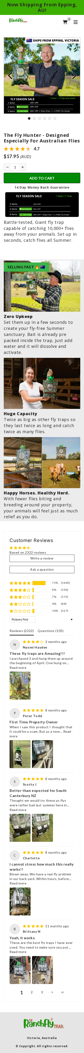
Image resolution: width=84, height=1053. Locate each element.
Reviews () (22, 631)
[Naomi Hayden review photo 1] (20, 686)
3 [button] (42, 992)
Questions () (50, 631)
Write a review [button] (41, 558)
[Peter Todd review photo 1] (20, 754)
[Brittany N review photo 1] (20, 970)
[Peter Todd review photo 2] (42, 754)
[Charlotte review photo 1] (20, 901)
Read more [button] (18, 668)
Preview (10, 75)
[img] (34, 642)
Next (74, 75)
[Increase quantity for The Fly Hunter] (22, 167)
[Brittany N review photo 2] (42, 970)
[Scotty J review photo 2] (42, 828)
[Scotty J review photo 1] (20, 828)
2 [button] (32, 992)
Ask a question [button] (42, 569)
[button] (20, 583)
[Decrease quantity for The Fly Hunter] (7, 167)
